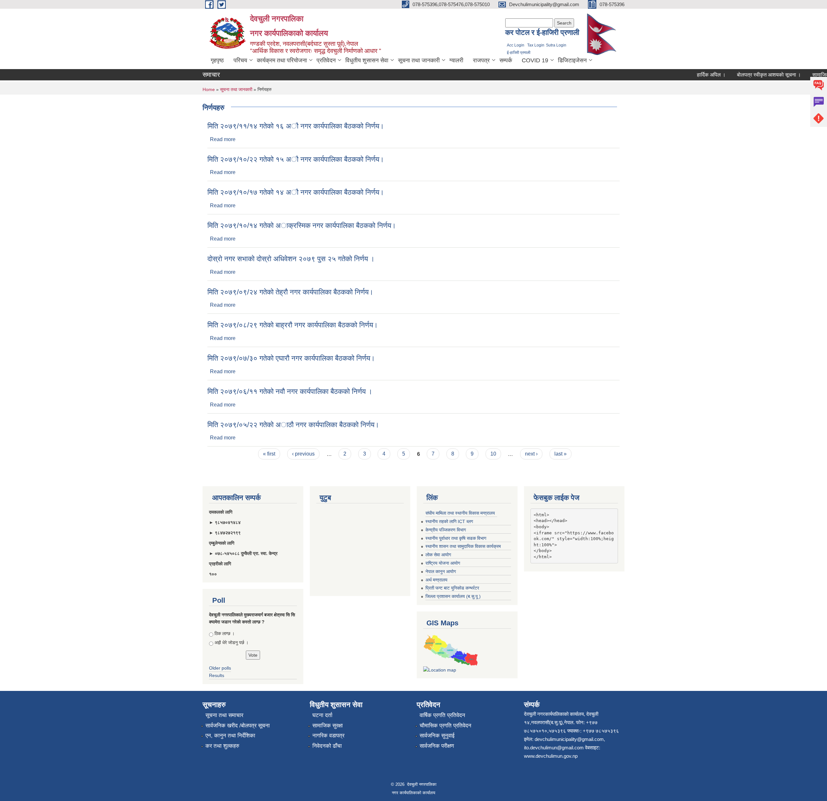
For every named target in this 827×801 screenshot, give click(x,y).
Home (209, 89)
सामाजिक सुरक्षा (327, 726)
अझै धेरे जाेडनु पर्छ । (231, 642)
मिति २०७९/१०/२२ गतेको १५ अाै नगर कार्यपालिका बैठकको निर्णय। (295, 159)
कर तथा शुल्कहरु (222, 746)
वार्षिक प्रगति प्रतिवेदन (442, 715)
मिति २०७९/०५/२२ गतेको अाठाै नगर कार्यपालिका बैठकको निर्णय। (293, 425)
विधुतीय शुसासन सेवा (366, 60)
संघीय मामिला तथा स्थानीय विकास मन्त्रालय (460, 513)
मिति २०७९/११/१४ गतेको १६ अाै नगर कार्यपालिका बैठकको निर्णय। (295, 126)
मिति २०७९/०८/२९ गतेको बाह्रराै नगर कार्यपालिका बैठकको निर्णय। (292, 325)
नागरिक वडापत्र (328, 736)
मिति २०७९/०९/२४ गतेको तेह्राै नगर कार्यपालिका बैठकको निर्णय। (290, 292)
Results (216, 675)
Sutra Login (556, 45)
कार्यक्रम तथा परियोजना (282, 60)
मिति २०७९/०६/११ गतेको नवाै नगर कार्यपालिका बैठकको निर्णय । (289, 391)
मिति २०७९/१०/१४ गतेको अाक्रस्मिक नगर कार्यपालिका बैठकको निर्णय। (301, 225)
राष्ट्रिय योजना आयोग (442, 563)
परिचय (240, 60)
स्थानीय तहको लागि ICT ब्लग (449, 521)
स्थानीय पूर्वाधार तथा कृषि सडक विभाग (455, 538)
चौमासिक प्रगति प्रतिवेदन (445, 726)
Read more (223, 139)
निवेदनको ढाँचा (327, 746)
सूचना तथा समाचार (224, 715)
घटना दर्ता (322, 715)
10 (493, 454)
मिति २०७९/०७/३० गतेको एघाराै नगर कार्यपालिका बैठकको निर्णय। (291, 358)
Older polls (220, 668)
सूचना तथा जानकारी (419, 60)
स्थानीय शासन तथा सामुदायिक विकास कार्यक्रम (463, 546)
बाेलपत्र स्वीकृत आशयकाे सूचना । (757, 74)
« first (269, 454)
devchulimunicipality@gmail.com (569, 739)
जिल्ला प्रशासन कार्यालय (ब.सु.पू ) (453, 596)
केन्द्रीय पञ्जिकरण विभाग (445, 529)
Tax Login (535, 45)
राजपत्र (481, 60)
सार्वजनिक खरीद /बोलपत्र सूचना (237, 726)
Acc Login (515, 45)
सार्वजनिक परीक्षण (437, 746)
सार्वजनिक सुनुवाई (437, 736)
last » (560, 454)
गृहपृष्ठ (217, 60)
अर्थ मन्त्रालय (436, 579)
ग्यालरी (456, 60)
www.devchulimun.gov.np (551, 756)
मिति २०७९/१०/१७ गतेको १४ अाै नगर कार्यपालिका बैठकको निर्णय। (295, 192)
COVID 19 (535, 60)
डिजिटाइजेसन (572, 60)
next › (531, 454)
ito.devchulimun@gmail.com (554, 747)
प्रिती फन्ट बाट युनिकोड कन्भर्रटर (452, 587)
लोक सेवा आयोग (438, 554)
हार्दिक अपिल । (699, 74)
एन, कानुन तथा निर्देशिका (230, 736)
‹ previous (303, 454)
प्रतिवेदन (326, 60)
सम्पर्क (505, 60)
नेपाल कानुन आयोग (440, 571)
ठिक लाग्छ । (225, 633)
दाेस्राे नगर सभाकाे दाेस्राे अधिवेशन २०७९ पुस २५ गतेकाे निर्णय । (291, 259)
